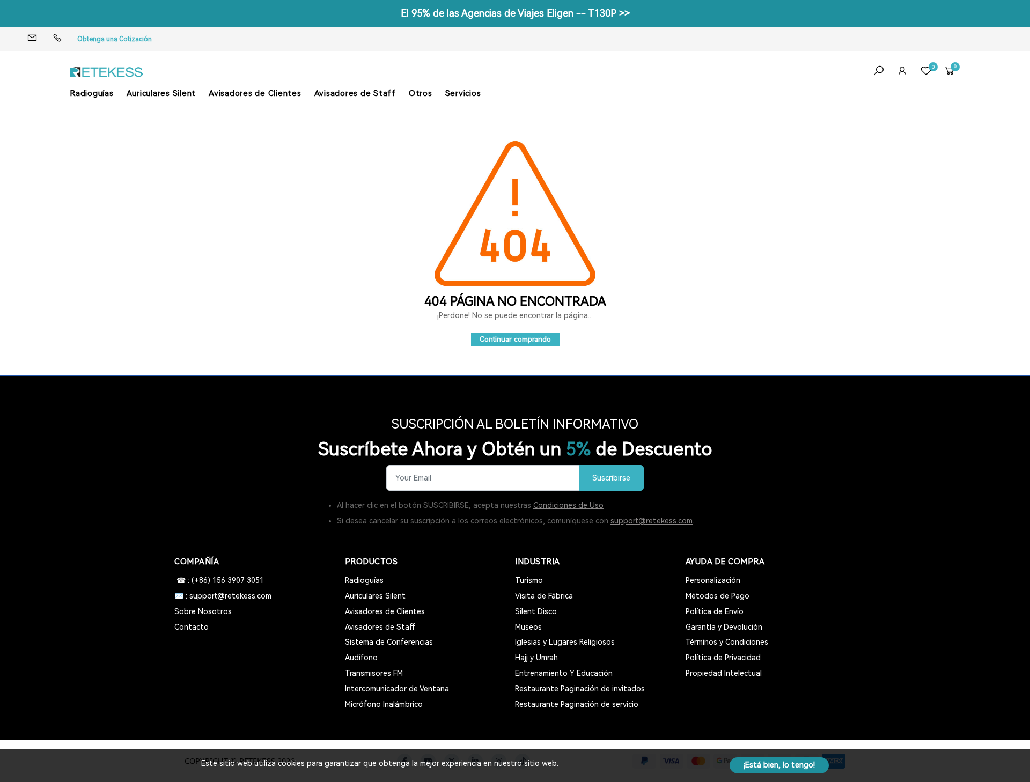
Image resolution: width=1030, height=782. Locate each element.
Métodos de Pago (717, 596)
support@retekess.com (651, 521)
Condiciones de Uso (568, 505)
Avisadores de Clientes (255, 93)
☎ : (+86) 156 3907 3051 (219, 580)
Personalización (713, 580)
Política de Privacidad (723, 657)
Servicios (463, 93)
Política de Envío (715, 611)
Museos (528, 627)
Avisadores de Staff (355, 93)
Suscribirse (611, 478)
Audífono (361, 657)
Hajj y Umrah (536, 657)
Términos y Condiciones (727, 642)
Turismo (529, 580)
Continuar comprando (515, 339)
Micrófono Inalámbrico (384, 704)
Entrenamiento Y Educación (564, 673)
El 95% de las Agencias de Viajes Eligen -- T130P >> (515, 13)
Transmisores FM (374, 673)
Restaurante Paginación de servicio (576, 704)
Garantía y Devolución (724, 627)
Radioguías (92, 93)
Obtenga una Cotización (114, 39)
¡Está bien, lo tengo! (779, 765)
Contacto (191, 627)
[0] (926, 72)
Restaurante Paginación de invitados (580, 688)
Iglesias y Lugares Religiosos (565, 642)
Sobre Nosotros (203, 611)
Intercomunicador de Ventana (397, 688)
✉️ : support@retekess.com (222, 596)
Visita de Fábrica (544, 596)
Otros (420, 93)
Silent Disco (536, 611)
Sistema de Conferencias (389, 642)
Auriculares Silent (161, 93)
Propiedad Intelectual (724, 673)
